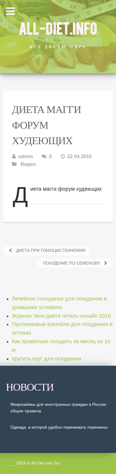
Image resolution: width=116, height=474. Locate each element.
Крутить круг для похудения (46, 359)
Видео (28, 164)
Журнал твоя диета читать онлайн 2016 (61, 316)
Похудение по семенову (72, 263)
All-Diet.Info (58, 27)
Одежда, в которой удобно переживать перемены (59, 427)
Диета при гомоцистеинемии (50, 250)
